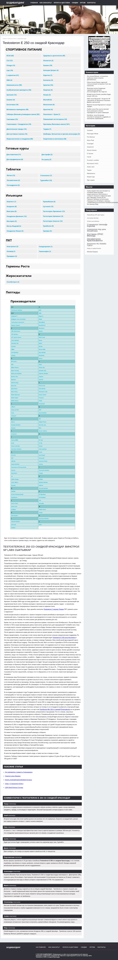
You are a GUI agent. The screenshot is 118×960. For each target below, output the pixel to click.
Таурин (89, 170)
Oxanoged (90, 143)
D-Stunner (90, 153)
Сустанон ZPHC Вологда (95, 235)
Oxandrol (90, 130)
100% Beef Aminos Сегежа (14, 787)
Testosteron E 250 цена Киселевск (64, 637)
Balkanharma (91, 173)
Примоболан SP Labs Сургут (95, 215)
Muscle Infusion (92, 150)
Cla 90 (89, 157)
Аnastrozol (90, 147)
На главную (41, 947)
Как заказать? (46, 3)
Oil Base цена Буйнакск (93, 221)
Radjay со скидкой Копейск (94, 248)
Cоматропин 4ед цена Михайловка (96, 230)
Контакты (91, 3)
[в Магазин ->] (99, 67)
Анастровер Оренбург (93, 218)
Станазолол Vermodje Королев (97, 225)
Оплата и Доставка (62, 3)
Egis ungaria (90, 180)
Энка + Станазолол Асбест (14, 783)
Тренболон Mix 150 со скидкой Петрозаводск (55, 709)
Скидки (75, 3)
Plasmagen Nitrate (92, 133)
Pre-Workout (91, 137)
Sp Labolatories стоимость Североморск (18, 772)
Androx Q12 (90, 167)
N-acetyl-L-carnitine (93, 160)
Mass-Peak (90, 140)
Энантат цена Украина (12, 776)
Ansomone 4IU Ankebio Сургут (96, 244)
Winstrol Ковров (92, 252)
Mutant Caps (91, 177)
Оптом (82, 3)
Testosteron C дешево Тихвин (54, 609)
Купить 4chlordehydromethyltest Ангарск (18, 780)
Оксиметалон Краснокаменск (95, 240)
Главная (34, 3)
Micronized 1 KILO (92, 163)
